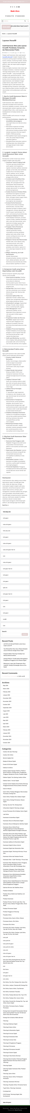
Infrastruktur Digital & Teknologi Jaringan (13, 808)
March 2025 (6, 726)
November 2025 (7, 701)
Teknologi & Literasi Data (9, 1040)
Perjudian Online (7, 915)
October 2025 (6, 704)
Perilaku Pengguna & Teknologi (11, 911)
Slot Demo (6, 969)
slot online (6, 979)
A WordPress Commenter (10, 676)
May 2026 (5, 685)
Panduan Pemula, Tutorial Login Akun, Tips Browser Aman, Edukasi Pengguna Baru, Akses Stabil (15, 903)
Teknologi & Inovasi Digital (10, 1033)
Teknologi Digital (7, 1065)
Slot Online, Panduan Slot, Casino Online (13, 998)
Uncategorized (7, 1091)
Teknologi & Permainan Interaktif (11, 1049)
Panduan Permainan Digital (10, 908)
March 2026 (6, 688)
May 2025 (5, 720)
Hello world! (22, 676)
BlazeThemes (18, 1110)
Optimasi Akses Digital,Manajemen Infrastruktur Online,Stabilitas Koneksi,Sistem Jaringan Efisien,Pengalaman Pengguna (15, 882)
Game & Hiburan (7, 788)
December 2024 (7, 736)
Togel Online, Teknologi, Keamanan (12, 1088)
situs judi (5, 937)
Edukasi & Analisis (8, 767)
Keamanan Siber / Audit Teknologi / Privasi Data (15, 859)
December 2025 (7, 698)
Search (4, 631)
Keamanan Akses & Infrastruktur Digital (13, 820)
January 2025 (6, 733)
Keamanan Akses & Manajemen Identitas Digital (15, 824)
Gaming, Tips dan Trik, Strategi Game (12, 805)
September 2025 (7, 707)
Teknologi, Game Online (9, 1073)
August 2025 (6, 711)
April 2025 (5, 723)
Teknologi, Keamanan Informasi (11, 1081)
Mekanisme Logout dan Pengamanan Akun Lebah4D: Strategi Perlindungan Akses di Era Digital (15, 665)
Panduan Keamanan (8, 898)
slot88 (4, 619)
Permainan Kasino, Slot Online (11, 921)
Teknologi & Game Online (9, 1027)
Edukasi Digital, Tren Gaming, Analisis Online (14, 777)
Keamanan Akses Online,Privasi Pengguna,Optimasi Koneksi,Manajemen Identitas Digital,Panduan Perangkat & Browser (15, 828)
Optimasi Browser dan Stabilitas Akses (13, 887)
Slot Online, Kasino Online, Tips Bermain (13, 988)
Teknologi (5, 1021)
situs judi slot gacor (8, 943)
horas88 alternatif (7, 57)
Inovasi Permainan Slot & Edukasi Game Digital (15, 811)
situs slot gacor (7, 524)
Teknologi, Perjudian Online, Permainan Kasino (15, 1085)
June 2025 (5, 717)
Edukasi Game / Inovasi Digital (11, 780)
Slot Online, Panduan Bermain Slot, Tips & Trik (15, 995)
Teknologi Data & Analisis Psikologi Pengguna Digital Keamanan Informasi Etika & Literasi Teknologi (15, 1060)
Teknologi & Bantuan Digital (10, 1024)
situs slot (5, 950)
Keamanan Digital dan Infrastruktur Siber (13, 848)
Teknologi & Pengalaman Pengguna (12, 1043)
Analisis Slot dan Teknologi (10, 751)
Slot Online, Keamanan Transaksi (11, 991)
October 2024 (6, 742)
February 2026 (6, 692)
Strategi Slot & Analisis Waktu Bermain (13, 1017)
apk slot (5, 587)
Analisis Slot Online (8, 755)
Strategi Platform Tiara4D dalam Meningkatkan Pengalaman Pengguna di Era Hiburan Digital (14, 1)
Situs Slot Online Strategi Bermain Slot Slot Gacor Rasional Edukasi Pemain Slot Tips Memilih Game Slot (14, 961)
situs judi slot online (8, 947)
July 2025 (5, 714)
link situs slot (6, 530)
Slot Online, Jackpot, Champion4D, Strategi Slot (15, 985)
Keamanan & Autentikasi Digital (11, 817)
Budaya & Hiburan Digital (9, 761)
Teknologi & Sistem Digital (10, 1052)
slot (4, 556)
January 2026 (6, 695)
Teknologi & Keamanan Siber (10, 1036)
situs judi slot (6, 940)
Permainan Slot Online (9, 924)
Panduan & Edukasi (8, 890)
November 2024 (7, 739)
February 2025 (6, 730)
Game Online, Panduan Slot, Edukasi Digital (14, 796)
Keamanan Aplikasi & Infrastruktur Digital (13, 842)
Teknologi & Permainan (9, 1046)
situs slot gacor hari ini (9, 549)
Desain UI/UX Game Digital (10, 764)
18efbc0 (6, 52)
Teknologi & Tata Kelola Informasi (12, 1055)
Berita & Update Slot (8, 758)
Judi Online (6, 814)
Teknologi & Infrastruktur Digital (11, 1030)
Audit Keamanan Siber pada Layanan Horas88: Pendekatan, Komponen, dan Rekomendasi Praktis (14, 48)
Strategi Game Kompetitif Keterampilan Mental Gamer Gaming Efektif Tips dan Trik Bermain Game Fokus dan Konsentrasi (15, 1012)
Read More (5, 505)
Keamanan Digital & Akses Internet (12, 845)
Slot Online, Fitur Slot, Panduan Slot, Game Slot (15, 982)
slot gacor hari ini (7, 568)
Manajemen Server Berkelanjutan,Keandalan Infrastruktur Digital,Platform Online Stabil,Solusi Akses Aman (14, 876)
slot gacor (5, 518)
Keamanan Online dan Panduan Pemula (13, 856)
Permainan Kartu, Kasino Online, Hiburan (13, 918)
